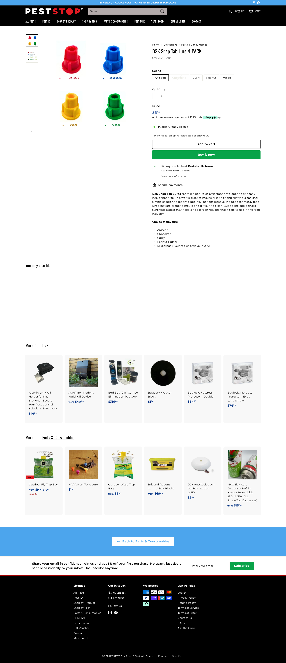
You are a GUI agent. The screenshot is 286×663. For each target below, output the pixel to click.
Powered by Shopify (169, 656)
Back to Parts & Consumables (145, 541)
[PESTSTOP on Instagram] (110, 612)
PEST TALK (139, 21)
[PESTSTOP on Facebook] (116, 612)
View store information (174, 176)
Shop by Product (66, 21)
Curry (196, 77)
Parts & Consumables (116, 21)
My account (80, 638)
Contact (196, 21)
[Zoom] (91, 84)
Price (156, 106)
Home (156, 44)
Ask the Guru (186, 628)
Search (182, 592)
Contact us (185, 617)
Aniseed (160, 77)
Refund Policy (187, 602)
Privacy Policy (187, 597)
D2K (45, 345)
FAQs (181, 623)
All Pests (30, 21)
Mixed (227, 77)
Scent (156, 71)
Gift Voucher (178, 21)
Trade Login (157, 21)
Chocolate (179, 77)
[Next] (32, 131)
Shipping (174, 135)
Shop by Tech (89, 21)
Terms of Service (188, 607)
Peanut (211, 77)
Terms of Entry (187, 612)
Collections (170, 44)
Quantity (158, 89)
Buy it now (206, 155)
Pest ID (46, 21)
